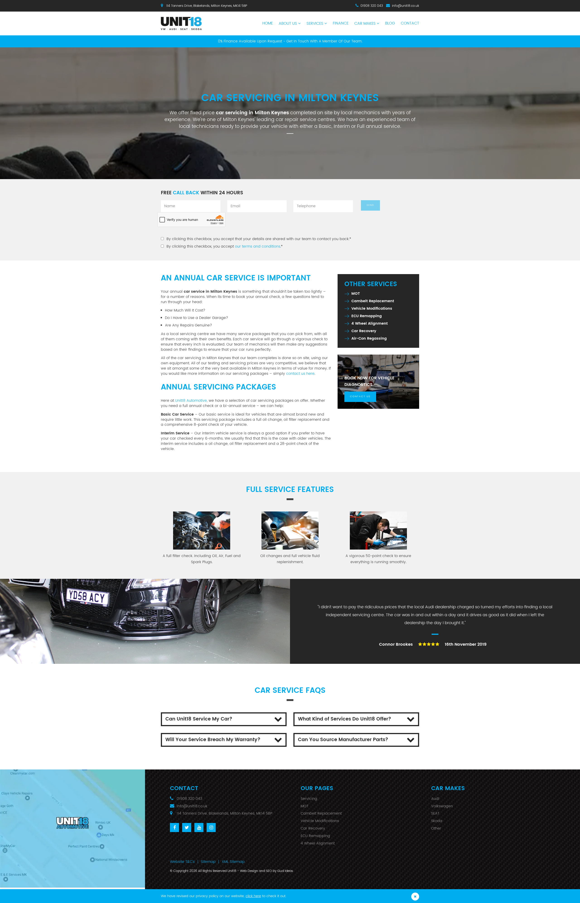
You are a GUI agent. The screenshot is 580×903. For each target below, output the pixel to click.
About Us (288, 23)
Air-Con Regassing (369, 338)
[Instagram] (211, 827)
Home (267, 23)
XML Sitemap (233, 862)
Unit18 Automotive (191, 401)
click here (253, 896)
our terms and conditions (257, 246)
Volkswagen (442, 806)
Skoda (436, 821)
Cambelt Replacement (372, 301)
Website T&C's (182, 862)
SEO (269, 871)
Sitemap (208, 862)
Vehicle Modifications (371, 309)
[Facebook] (174, 827)
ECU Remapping (366, 316)
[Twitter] (186, 827)
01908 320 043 (371, 5)
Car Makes (365, 23)
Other (436, 828)
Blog (390, 23)
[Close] (415, 897)
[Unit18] (190, 21)
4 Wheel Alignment (369, 323)
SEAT (435, 813)
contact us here (300, 374)
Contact (410, 23)
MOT (355, 294)
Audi (435, 799)
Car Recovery (363, 331)
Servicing (309, 799)
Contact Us (360, 396)
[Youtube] (198, 827)
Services (315, 23)
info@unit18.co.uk (405, 5)
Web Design (249, 871)
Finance (340, 23)
